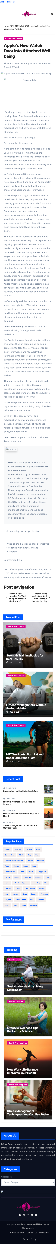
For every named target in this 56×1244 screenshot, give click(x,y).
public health (21, 900)
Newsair (42, 1224)
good (22, 872)
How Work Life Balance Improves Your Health (21, 814)
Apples (29, 63)
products (44, 894)
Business (18, 849)
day (29, 855)
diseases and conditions (14, 860)
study (7, 905)
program (8, 900)
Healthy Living (14, 960)
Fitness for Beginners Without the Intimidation (26, 706)
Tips (15, 905)
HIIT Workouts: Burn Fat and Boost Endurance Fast (24, 756)
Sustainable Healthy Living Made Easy (21, 791)
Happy (7, 877)
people (33, 894)
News (25, 894)
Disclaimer (44, 1232)
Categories (6, 1176)
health (8, 67)
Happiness (42, 872)
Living (18, 888)
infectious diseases (21, 883)
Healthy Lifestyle (15, 1001)
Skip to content (7, 1)
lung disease (30, 888)
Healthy (38, 877)
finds (7, 866)
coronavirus (9, 855)
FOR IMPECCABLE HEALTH (20, 26)
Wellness (33, 905)
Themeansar (28, 1228)
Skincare (41, 900)
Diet (36, 855)
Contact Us (32, 1232)
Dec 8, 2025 (15, 712)
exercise (40, 860)
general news (10, 872)
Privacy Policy (29, 1239)
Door (49, 63)
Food (34, 866)
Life (45, 883)
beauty (7, 849)
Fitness (16, 866)
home (7, 883)
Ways (24, 905)
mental (15, 894)
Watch (16, 67)
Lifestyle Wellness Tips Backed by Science (19, 802)
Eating (30, 860)
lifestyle (8, 888)
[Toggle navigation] (5, 14)
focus (25, 866)
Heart (48, 877)
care (38, 849)
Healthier (27, 877)
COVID (21, 855)
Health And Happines (17, 1043)
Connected (39, 63)
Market (42, 888)
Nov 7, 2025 (15, 761)
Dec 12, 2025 (15, 662)
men (6, 894)
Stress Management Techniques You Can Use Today (20, 826)
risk (31, 900)
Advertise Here (17, 1232)
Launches (36, 883)
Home (6, 26)
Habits (31, 872)
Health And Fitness (13, 38)
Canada (29, 849)
